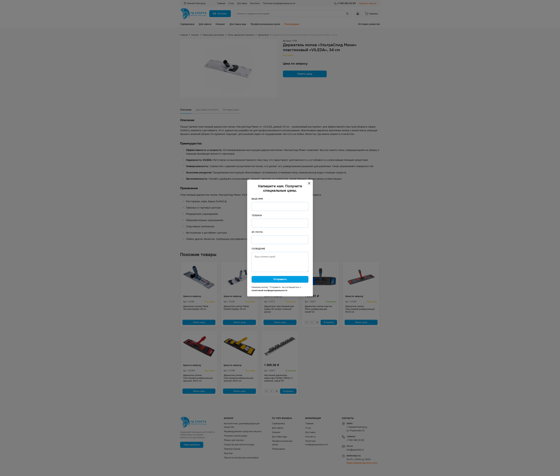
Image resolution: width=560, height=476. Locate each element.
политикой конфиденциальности (269, 290)
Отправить (280, 279)
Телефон (257, 215)
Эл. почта (257, 232)
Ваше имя (257, 199)
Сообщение (258, 248)
